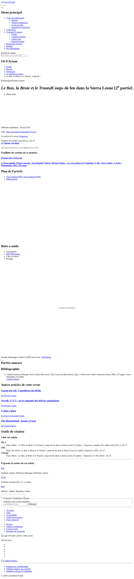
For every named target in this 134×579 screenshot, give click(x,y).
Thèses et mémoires (20, 23)
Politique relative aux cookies (18, 569)
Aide (8, 513)
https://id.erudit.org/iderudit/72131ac (21, 132)
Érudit (14, 34)
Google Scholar (12, 379)
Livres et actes (17, 25)
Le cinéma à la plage (14, 74)
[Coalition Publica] (9, 561)
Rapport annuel (18, 41)
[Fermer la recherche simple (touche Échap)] (5, 5)
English (9, 46)
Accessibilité (11, 515)
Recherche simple (8, 53)
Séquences (10, 71)
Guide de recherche (14, 517)
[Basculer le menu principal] (2, 7)
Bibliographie (12, 179)
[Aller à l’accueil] (8, 2)
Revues (15, 20)
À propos (18, 32)
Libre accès (16, 39)
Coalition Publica (19, 37)
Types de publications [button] (15, 18)
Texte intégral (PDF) (14, 177)
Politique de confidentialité (17, 566)
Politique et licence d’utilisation (19, 571)
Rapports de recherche (21, 27)
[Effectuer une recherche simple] (2, 5)
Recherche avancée (14, 44)
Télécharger (46, 357)
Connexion (10, 30)
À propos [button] (10, 32)
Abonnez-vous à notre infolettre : (16, 501)
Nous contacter (12, 520)
